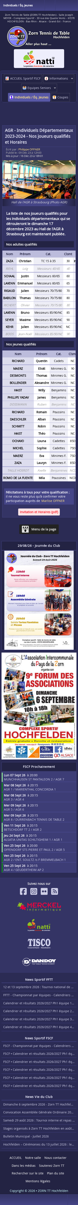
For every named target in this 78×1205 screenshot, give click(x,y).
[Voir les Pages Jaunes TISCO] (39, 943)
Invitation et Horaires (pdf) (39, 512)
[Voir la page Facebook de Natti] (39, 925)
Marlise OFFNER (53, 501)
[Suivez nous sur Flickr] (44, 891)
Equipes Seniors (39, 88)
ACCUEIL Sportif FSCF (25, 78)
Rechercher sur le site (28, 1173)
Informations (58, 78)
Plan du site (55, 1173)
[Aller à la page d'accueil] (39, 36)
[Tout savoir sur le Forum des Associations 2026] (39, 706)
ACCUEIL (16, 1158)
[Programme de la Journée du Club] (39, 600)
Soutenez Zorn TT (51, 1165)
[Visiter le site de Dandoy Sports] (39, 962)
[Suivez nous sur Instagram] (34, 891)
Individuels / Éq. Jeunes (32, 97)
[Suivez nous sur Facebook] (23, 891)
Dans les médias (24, 1165)
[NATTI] (39, 58)
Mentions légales (38, 1181)
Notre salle (33, 1158)
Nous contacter (55, 1158)
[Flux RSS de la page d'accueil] (54, 891)
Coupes (62, 97)
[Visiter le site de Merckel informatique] (39, 907)
